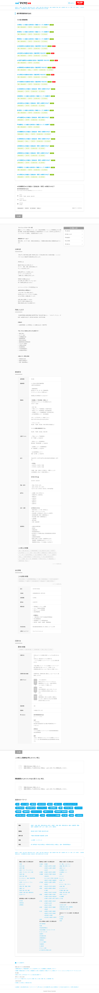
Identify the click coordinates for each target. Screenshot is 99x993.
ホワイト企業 (25, 804)
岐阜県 (46, 888)
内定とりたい (58, 804)
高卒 (61, 920)
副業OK (41, 933)
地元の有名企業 (20, 807)
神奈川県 (44, 831)
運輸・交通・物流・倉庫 (65, 892)
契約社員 (21, 902)
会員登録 (80, 3)
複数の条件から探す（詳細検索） (66, 906)
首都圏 (41, 874)
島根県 (50, 901)
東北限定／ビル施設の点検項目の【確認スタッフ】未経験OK (33, 110)
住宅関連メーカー (63, 870)
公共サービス (22, 894)
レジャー (62, 878)
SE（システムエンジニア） (70, 804)
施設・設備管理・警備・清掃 (55, 7)
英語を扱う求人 (29, 982)
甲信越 (41, 882)
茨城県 (46, 872)
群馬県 (54, 872)
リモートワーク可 (43, 931)
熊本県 (46, 913)
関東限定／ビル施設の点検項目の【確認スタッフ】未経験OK (33, 39)
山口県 (50, 903)
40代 (18, 804)
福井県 (54, 886)
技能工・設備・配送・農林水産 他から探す (27, 7)
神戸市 (57, 898)
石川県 (50, 886)
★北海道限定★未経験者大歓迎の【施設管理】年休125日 (32, 46)
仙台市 (46, 870)
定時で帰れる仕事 (21, 815)
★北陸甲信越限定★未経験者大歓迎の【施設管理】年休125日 (33, 60)
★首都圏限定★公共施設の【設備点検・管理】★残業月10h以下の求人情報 (34, 8)
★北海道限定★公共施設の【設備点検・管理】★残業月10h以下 (33, 89)
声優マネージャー (48, 811)
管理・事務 (22, 868)
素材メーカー (62, 868)
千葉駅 (32, 835)
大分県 (50, 913)
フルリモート (79, 807)
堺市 (54, 898)
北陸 (41, 886)
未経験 (71, 815)
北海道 (41, 864)
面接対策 (42, 970)
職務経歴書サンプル (28, 968)
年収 (28, 970)
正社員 (42, 815)
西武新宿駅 (37, 835)
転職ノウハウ (48, 970)
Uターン (54, 968)
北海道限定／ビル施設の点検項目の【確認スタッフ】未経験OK (33, 96)
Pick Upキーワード (27, 974)
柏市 (47, 831)
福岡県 (46, 911)
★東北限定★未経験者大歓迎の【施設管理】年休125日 (31, 53)
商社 (61, 874)
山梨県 (50, 882)
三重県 (46, 890)
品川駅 (46, 835)
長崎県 (54, 911)
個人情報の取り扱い (25, 987)
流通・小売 (62, 880)
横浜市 (46, 880)
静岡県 (50, 888)
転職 (17, 974)
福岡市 (51, 917)
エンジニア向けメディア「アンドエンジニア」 (72, 970)
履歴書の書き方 (19, 968)
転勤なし (57, 844)
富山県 (46, 886)
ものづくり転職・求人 (32, 978)
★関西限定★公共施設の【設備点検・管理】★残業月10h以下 (33, 153)
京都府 (50, 894)
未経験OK (42, 944)
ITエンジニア (22, 884)
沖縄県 (51, 915)
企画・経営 (22, 866)
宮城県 (54, 866)
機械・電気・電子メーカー (65, 866)
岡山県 (54, 901)
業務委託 (21, 904)
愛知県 (54, 888)
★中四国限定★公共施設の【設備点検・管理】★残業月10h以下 (33, 160)
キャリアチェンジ (42, 807)
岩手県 (50, 866)
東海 (41, 888)
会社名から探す (63, 904)
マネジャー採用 (43, 948)
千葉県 (39, 831)
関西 (41, 894)
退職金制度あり (43, 937)
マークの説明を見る (57, 563)
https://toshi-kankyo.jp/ (38, 631)
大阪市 (50, 898)
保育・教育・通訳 (23, 876)
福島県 (54, 868)
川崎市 (50, 880)
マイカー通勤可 (43, 942)
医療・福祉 (22, 874)
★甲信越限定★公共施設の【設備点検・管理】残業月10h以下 (33, 117)
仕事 (37, 970)
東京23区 (56, 878)
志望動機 (44, 968)
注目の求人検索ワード (33, 815)
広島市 (50, 905)
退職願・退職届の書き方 (20, 970)
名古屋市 (54, 892)
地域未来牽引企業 (31, 807)
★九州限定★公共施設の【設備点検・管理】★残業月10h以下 (33, 174)
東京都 (32, 831)
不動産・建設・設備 (64, 890)
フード (61, 882)
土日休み (62, 916)
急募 (41, 925)
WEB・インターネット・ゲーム (26, 882)
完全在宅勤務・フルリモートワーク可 (47, 929)
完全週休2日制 (43, 935)
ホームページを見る (38, 716)
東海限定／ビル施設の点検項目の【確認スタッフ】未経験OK (33, 31)
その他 (61, 898)
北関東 (41, 872)
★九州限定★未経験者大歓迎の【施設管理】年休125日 (31, 74)
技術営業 (19, 811)
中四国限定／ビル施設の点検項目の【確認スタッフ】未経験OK (33, 167)
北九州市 (47, 917)
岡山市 (46, 905)
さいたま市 (47, 878)
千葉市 (52, 878)
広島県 (46, 903)
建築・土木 (22, 888)
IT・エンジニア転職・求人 (21, 978)
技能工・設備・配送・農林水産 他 (42, 7)
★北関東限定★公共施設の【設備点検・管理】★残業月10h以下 (33, 138)
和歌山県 (54, 896)
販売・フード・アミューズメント (26, 870)
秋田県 (46, 868)
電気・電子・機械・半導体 (25, 886)
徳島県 (46, 907)
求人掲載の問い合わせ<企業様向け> (51, 987)
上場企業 (42, 946)
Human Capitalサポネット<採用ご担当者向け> (70, 987)
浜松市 (50, 892)
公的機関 (62, 896)
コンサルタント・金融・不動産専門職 (27, 878)
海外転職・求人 (51, 978)
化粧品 (71, 811)
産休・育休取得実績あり (65, 844)
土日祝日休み (79, 815)
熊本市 (55, 917)
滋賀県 (46, 894)
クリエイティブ (23, 880)
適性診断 (49, 968)
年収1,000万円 (41, 804)
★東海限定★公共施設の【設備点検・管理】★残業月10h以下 (33, 146)
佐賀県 (50, 911)
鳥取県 (46, 901)
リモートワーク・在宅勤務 (53, 815)
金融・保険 (62, 886)
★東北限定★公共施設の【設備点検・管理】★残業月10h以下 (33, 103)
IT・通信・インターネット (65, 864)
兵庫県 (46, 896)
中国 (41, 901)
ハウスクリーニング (36, 811)
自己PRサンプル (37, 968)
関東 (61, 807)
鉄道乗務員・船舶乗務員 (61, 811)
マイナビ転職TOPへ (20, 962)
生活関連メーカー (63, 872)
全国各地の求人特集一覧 (65, 908)
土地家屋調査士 (53, 807)
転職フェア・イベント (57, 970)
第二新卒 (65, 815)
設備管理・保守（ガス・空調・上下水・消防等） (70, 7)
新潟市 (46, 884)
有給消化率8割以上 (44, 927)
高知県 (46, 909)
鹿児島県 (47, 915)
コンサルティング (63, 888)
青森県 (46, 866)
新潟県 (46, 882)
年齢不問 (33, 804)
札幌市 (46, 864)
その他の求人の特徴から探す (45, 950)
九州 (41, 911)
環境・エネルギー (63, 894)
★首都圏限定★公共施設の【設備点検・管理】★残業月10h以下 (33, 131)
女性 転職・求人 (42, 978)
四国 (41, 907)
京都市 (46, 898)
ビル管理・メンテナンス (36, 840)
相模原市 (54, 880)
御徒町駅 (42, 835)
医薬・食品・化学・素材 (25, 890)
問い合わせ (40, 987)
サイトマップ (33, 987)
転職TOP (16, 7)
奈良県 (50, 896)
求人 (20, 974)
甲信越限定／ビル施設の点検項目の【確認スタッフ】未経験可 (33, 124)
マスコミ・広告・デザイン (65, 884)
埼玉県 (36, 831)
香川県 (50, 907)
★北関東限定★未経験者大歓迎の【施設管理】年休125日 (32, 67)
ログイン (72, 3)
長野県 (54, 882)
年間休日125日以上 (50, 844)
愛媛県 (54, 907)
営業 (21, 864)
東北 (41, 866)
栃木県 (50, 872)
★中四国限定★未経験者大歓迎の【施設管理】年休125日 (32, 81)
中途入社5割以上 (41, 844)
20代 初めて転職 (68, 807)
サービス (62, 876)
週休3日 (50, 804)
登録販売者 (26, 811)
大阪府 (54, 894)
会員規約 (17, 987)
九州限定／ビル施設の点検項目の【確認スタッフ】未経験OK (33, 24)
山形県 (50, 868)
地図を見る (36, 725)
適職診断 (32, 970)
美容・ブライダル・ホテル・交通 (26, 872)
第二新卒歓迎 (34, 844)
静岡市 (46, 892)
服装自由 (42, 939)
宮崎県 (54, 913)
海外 (41, 919)
